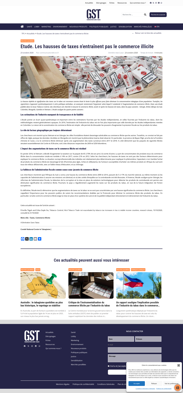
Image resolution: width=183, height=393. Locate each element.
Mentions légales (62, 384)
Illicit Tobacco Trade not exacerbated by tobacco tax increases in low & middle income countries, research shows (108, 210)
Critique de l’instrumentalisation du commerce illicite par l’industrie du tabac (89, 304)
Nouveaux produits (78, 27)
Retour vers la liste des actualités (146, 33)
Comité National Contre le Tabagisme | (36, 229)
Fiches (111, 3)
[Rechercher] (145, 15)
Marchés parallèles (143, 27)
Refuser (154, 383)
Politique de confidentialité (163, 388)
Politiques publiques (98, 27)
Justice (113, 27)
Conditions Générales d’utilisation (145, 388)
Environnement (60, 27)
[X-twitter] (153, 3)
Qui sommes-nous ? (138, 3)
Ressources (122, 3)
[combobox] (133, 15)
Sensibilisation (125, 27)
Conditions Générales (105, 384)
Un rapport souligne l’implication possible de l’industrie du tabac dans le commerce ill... (137, 304)
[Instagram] (156, 3)
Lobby (36, 27)
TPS (23, 33)
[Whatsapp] (161, 3)
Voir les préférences (171, 383)
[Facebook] (150, 3)
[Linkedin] (158, 3)
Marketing (46, 27)
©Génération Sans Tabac (30, 222)
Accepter (137, 383)
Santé (29, 27)
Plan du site (122, 384)
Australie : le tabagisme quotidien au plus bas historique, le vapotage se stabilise (42, 304)
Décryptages (101, 3)
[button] (179, 365)
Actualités (89, 3)
